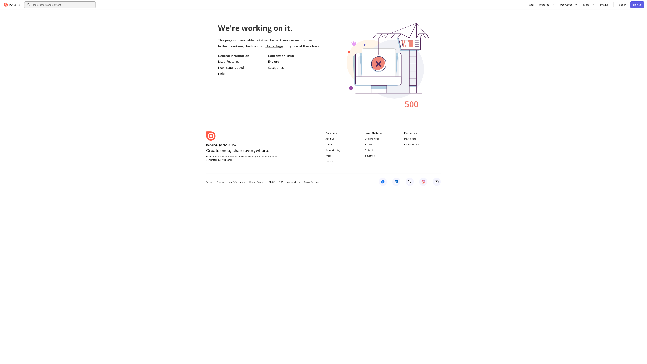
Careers (330, 144)
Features (369, 144)
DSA (281, 182)
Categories (276, 68)
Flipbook (369, 150)
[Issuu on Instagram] (423, 182)
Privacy (220, 182)
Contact (329, 161)
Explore (273, 61)
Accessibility (293, 182)
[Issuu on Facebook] (383, 182)
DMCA (272, 182)
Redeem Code (411, 144)
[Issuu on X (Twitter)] (410, 182)
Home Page (274, 46)
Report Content (257, 182)
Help (221, 74)
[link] (530, 4)
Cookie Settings (311, 182)
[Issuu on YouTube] (437, 182)
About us (330, 139)
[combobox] (63, 5)
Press (328, 156)
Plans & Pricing (333, 150)
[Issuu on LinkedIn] (396, 182)
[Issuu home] (12, 5)
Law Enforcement (236, 182)
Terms (209, 182)
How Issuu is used (231, 68)
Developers (410, 139)
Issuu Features (228, 61)
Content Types (372, 139)
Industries (370, 156)
